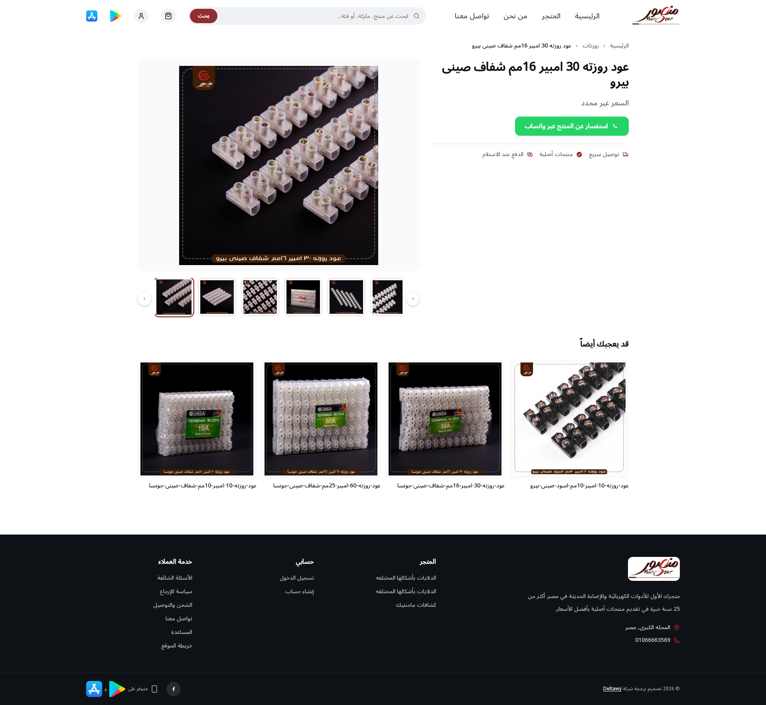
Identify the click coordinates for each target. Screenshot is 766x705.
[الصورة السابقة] (413, 298)
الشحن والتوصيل (172, 605)
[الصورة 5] (346, 297)
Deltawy (612, 689)
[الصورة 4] (303, 297)
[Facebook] (173, 689)
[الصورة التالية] (144, 298)
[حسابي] (168, 16)
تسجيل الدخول (297, 578)
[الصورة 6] (389, 297)
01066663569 (652, 640)
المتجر (551, 16)
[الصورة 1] (174, 297)
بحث (203, 16)
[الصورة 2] (217, 297)
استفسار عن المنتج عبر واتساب (566, 126)
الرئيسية (587, 16)
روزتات (590, 46)
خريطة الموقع (176, 646)
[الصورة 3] (260, 297)
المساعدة (181, 632)
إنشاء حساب (299, 591)
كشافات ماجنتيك (416, 605)
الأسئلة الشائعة (174, 578)
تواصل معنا (472, 16)
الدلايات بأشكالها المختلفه (406, 578)
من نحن (515, 16)
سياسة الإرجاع (176, 591)
